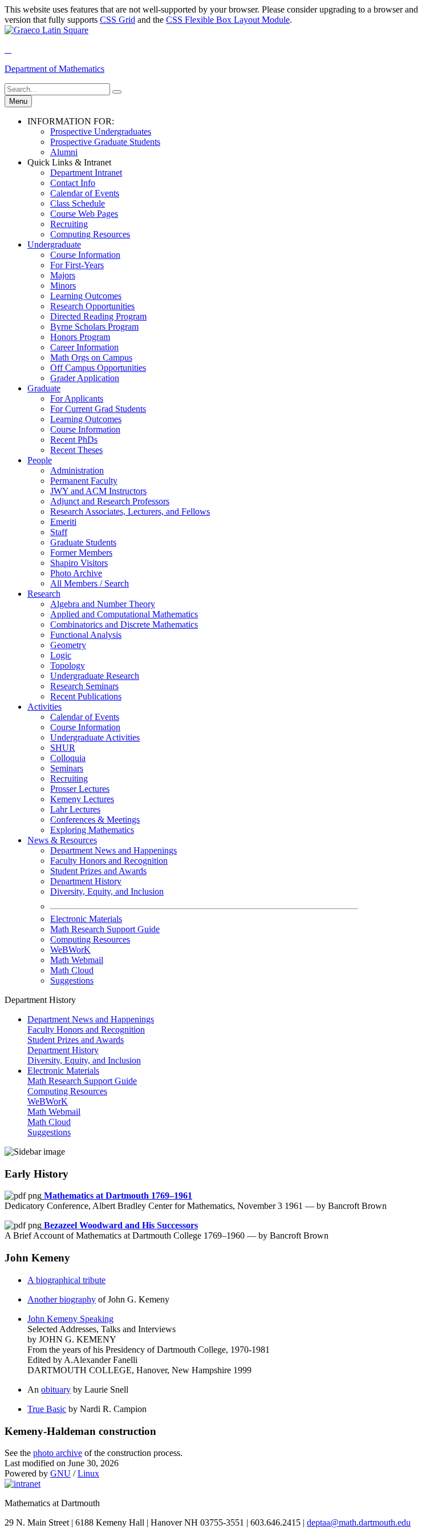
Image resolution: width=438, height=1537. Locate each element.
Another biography (61, 1299)
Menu (18, 101)
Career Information (84, 347)
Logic (60, 655)
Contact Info (72, 183)
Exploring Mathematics (92, 830)
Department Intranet (86, 172)
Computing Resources (90, 234)
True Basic (46, 1409)
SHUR (62, 748)
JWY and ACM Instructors (98, 491)
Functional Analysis (85, 635)
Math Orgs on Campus (91, 357)
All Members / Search (89, 583)
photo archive (57, 1453)
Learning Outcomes (85, 296)
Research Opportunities (92, 306)
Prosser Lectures (80, 789)
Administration (77, 470)
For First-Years (77, 265)
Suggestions (72, 980)
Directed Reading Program (98, 316)
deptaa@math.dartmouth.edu (359, 1522)
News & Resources (62, 840)
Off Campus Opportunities (98, 368)
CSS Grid (117, 20)
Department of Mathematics (54, 69)
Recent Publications (85, 696)
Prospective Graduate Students (105, 142)
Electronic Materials (86, 919)
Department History (85, 881)
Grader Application (84, 378)
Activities (44, 706)
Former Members (81, 552)
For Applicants (76, 398)
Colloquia (68, 758)
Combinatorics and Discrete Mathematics (124, 624)
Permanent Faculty (83, 481)
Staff (58, 532)
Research (43, 593)
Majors (62, 275)
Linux (88, 1473)
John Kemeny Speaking (70, 1319)
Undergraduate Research (94, 676)
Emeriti (63, 522)
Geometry (68, 645)
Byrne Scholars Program (94, 326)
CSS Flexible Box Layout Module (228, 20)
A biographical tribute (66, 1280)
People (39, 460)
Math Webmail (76, 960)
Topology (67, 665)
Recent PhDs (74, 439)
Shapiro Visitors (79, 563)
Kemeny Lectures (82, 799)
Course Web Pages (84, 214)
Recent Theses (76, 450)
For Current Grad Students (98, 409)
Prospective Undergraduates (100, 131)
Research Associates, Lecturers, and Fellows (130, 511)
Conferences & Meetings (95, 819)
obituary (56, 1389)
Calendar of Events (84, 193)
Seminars (66, 768)
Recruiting (69, 224)
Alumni (64, 152)
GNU (60, 1473)
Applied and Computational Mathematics (124, 614)
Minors (63, 285)
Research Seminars (84, 686)
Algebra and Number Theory (102, 604)
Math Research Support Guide (105, 929)
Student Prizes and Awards (98, 871)
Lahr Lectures (75, 809)
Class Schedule (77, 203)
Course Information (85, 255)
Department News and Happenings (113, 850)
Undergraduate (54, 244)
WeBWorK (70, 949)
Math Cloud (72, 970)
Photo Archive (76, 573)
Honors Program (80, 337)
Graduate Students (83, 542)
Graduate (43, 388)
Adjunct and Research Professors (109, 501)
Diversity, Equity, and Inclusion (107, 891)
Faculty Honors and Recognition (109, 860)
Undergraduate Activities (95, 737)
